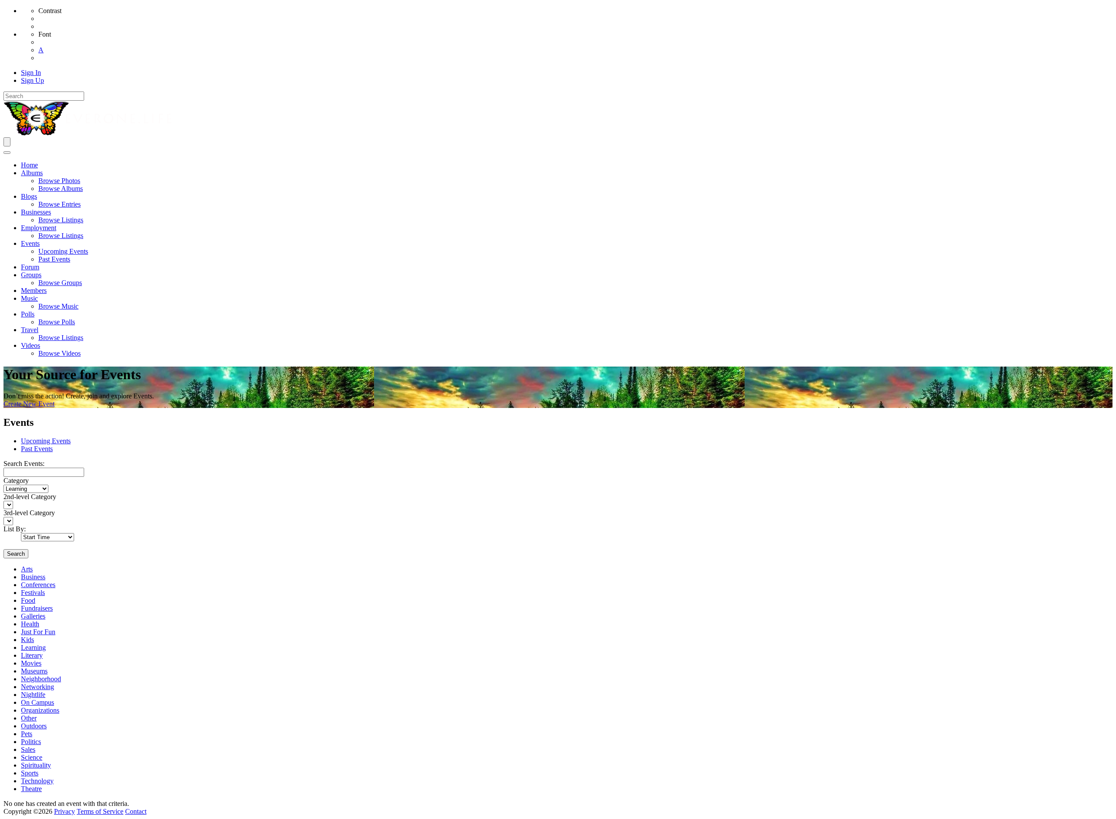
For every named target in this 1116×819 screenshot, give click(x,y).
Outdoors (34, 726)
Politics (31, 741)
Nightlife (33, 694)
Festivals (33, 592)
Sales (28, 749)
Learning (33, 647)
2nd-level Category (29, 496)
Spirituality (36, 765)
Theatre (31, 788)
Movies (31, 663)
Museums (34, 671)
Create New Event (28, 404)
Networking (37, 686)
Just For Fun (38, 631)
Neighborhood (41, 679)
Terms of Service (100, 811)
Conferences (38, 584)
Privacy (64, 811)
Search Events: (23, 463)
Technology (37, 781)
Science (31, 757)
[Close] (6, 152)
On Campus (37, 702)
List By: (14, 529)
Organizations (40, 710)
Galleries (33, 616)
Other (29, 718)
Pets (26, 733)
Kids (27, 639)
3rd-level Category (29, 513)
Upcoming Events (46, 441)
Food (28, 600)
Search (16, 554)
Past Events (37, 448)
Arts (27, 569)
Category (16, 480)
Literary (32, 655)
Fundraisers (37, 608)
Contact (135, 811)
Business (33, 577)
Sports (29, 773)
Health (30, 624)
